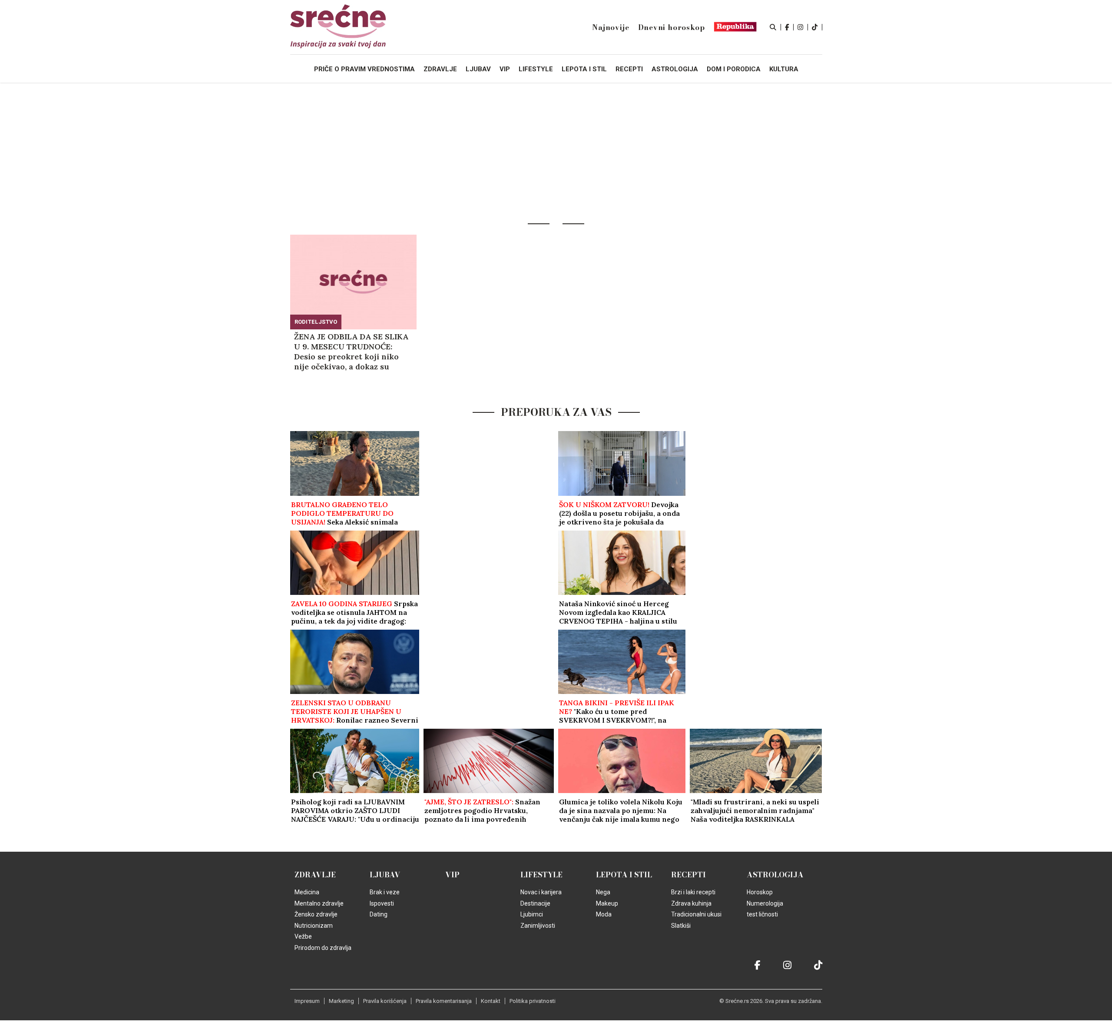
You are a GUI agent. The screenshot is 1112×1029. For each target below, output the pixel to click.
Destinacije (535, 903)
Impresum (307, 1001)
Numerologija (765, 903)
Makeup (607, 903)
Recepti (688, 874)
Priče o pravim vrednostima (364, 69)
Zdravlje (315, 874)
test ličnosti (762, 914)
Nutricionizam (314, 925)
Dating (378, 914)
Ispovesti (382, 903)
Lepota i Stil (624, 874)
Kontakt (490, 1001)
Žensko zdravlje (316, 914)
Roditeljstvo (316, 322)
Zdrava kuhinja (691, 903)
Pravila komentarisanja (444, 1001)
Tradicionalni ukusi (696, 914)
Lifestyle (541, 874)
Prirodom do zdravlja (323, 947)
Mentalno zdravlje (319, 903)
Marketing (341, 1001)
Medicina (307, 892)
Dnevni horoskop (671, 27)
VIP (452, 874)
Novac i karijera (541, 892)
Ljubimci (531, 914)
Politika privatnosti (533, 1001)
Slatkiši (681, 925)
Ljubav (385, 874)
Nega (603, 892)
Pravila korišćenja (385, 1001)
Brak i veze (385, 892)
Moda (604, 914)
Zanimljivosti (537, 925)
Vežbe (303, 936)
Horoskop (760, 892)
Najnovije (610, 27)
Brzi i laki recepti (693, 892)
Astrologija (775, 874)
